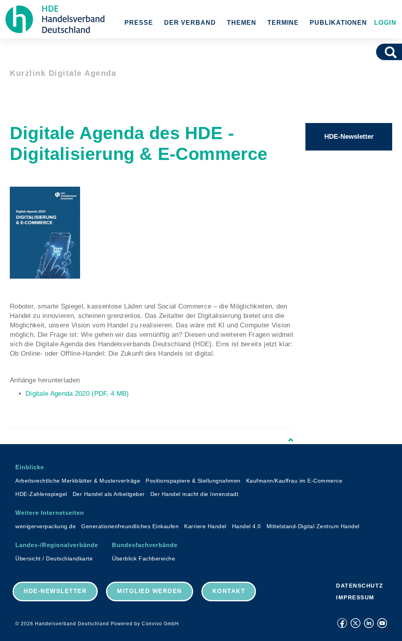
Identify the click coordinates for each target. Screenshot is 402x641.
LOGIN (384, 22)
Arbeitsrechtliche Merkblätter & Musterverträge (77, 481)
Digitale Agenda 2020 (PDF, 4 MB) (77, 393)
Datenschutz (360, 585)
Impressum (355, 597)
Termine (283, 22)
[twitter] (355, 623)
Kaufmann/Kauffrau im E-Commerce (294, 481)
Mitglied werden (149, 591)
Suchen (393, 51)
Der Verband (190, 22)
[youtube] (382, 623)
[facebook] (342, 623)
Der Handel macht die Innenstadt (194, 494)
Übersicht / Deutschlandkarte (54, 558)
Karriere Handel (205, 526)
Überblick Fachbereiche (143, 558)
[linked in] (369, 623)
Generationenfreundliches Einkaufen (130, 526)
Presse (138, 22)
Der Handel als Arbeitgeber (109, 494)
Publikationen (338, 22)
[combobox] (380, 51)
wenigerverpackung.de (45, 526)
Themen (241, 22)
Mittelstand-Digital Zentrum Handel (313, 526)
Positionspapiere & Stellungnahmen (193, 481)
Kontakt (228, 591)
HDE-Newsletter (349, 136)
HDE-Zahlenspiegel (41, 494)
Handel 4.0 (246, 526)
